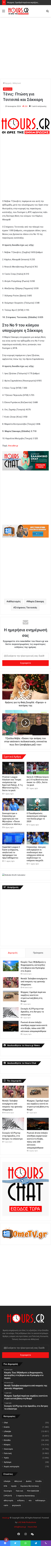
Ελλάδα (7, 1440)
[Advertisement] (25, 45)
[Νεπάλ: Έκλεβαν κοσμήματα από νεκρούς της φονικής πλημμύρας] (11, 982)
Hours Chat (32, 1527)
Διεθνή (28, 1481)
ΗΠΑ (5, 1486)
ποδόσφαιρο (40, 1501)
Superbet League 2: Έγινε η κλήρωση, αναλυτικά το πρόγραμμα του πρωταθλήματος (11, 852)
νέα (30, 1501)
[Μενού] (3, 12)
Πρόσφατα (38, 953)
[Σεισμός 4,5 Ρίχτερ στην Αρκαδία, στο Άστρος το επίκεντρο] (11, 1012)
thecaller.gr (13, 445)
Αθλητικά (17, 83)
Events (6, 1427)
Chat (6, 1422)
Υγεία (6, 1458)
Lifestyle (7, 1431)
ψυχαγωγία (16, 1505)
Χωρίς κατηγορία (11, 1466)
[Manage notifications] (6, 1540)
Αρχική (8, 83)
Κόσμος (7, 1444)
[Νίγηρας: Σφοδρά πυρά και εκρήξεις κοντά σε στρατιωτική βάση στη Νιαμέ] (11, 996)
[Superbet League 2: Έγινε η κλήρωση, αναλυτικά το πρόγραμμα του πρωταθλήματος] (13, 838)
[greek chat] (25, 469)
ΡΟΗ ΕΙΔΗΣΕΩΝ (33, 1491)
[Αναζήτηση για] (47, 12)
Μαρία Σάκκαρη (36, 601)
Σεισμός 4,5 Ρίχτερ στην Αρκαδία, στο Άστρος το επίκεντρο (32, 1012)
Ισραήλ (14, 1486)
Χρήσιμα (7, 1462)
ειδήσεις (21, 1501)
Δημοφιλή (12, 953)
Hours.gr (5, 1518)
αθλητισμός (14, 601)
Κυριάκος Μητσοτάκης (30, 1486)
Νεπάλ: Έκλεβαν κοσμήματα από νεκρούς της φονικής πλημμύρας (34, 981)
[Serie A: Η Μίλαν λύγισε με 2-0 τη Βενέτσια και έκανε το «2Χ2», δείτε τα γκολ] (38, 768)
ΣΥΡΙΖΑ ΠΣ (8, 1496)
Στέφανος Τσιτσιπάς (26, 607)
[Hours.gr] (18, 11)
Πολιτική (8, 1453)
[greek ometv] (25, 537)
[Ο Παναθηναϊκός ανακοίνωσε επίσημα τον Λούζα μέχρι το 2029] (38, 804)
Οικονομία (8, 1449)
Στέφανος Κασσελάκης (25, 1496)
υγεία (6, 1505)
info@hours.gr (20, 1527)
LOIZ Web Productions (27, 1522)
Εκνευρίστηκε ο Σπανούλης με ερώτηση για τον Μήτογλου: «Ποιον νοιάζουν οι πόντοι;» (12, 818)
